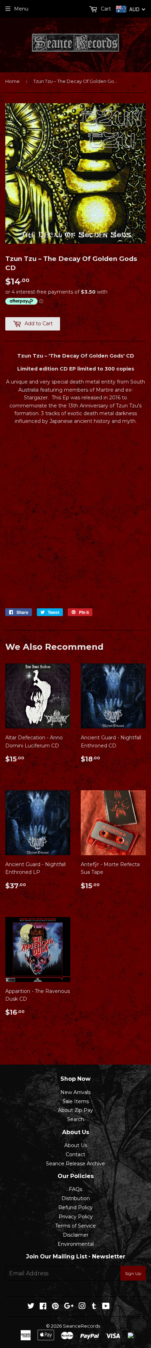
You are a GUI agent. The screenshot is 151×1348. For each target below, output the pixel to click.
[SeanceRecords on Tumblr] (94, 1307)
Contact (75, 1154)
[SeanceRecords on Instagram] (82, 1307)
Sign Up (133, 1273)
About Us (75, 1145)
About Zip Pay (75, 1110)
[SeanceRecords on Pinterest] (55, 1307)
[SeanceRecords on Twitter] (30, 1307)
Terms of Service (75, 1226)
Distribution (75, 1198)
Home (12, 81)
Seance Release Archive (75, 1163)
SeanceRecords (81, 1326)
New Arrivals (75, 1092)
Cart (105, 9)
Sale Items (76, 1101)
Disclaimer (75, 1235)
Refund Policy (75, 1207)
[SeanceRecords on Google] (69, 1307)
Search (75, 1119)
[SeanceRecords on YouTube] (106, 1307)
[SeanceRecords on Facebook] (43, 1307)
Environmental (76, 1244)
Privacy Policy (76, 1216)
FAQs (75, 1189)
